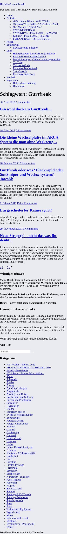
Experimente (13, 417)
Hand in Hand (14, 438)
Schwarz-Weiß (14, 488)
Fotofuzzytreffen (15, 420)
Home (10, 15)
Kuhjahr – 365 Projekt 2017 (21, 453)
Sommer (11, 491)
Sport (9, 503)
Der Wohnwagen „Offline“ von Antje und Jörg (37, 59)
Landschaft (12, 456)
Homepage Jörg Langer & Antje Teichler (34, 53)
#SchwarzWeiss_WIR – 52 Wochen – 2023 (35, 24)
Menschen (12, 470)
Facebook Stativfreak (24, 74)
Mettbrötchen (13, 473)
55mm (10, 376)
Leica (9, 459)
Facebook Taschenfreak (25, 68)
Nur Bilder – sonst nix (18, 476)
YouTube (17, 62)
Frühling (11, 426)
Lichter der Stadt (15, 464)
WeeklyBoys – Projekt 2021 (21, 524)
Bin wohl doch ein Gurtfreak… (26, 109)
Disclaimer (18, 86)
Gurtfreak (11, 435)
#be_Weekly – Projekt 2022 (27, 27)
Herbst (10, 444)
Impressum (12, 80)
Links (9, 50)
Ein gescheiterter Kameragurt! (26, 210)
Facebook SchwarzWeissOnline (29, 56)
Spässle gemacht (15, 500)
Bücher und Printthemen (19, 400)
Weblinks (11, 521)
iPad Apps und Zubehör (25, 47)
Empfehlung (13, 44)
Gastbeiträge (13, 432)
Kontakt (11, 77)
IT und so (11, 450)
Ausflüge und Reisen (17, 394)
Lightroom (12, 467)
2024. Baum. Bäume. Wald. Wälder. (31, 21)
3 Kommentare (23, 102)
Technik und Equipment (19, 509)
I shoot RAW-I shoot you (19, 447)
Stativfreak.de (20, 71)
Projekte (11, 18)
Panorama (12, 482)
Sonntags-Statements (17, 497)
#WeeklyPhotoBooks (24, 30)
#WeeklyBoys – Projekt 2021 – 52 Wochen (35, 32)
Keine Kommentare (27, 203)
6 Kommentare (23, 130)
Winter (10, 526)
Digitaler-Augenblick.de (12, 4)
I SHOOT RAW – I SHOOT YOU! (31, 38)
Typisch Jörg (13, 512)
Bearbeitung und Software (20, 397)
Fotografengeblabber (17, 423)
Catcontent (12, 403)
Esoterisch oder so (16, 411)
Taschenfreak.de (21, 65)
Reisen (10, 41)
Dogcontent (13, 405)
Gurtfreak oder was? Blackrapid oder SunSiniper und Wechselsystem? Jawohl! (31, 174)
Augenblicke (13, 391)
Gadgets (11, 429)
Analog (10, 385)
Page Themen (14, 479)
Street (9, 506)
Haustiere (11, 441)
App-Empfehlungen (17, 388)
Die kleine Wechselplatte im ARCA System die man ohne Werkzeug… (29, 139)
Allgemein (12, 379)
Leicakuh (11, 462)
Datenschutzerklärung (24, 83)
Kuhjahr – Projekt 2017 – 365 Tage (31, 35)
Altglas (10, 382)
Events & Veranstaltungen (20, 414)
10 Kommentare (26, 163)
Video (10, 515)
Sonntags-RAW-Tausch (19, 494)
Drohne (10, 408)
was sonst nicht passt (17, 518)
